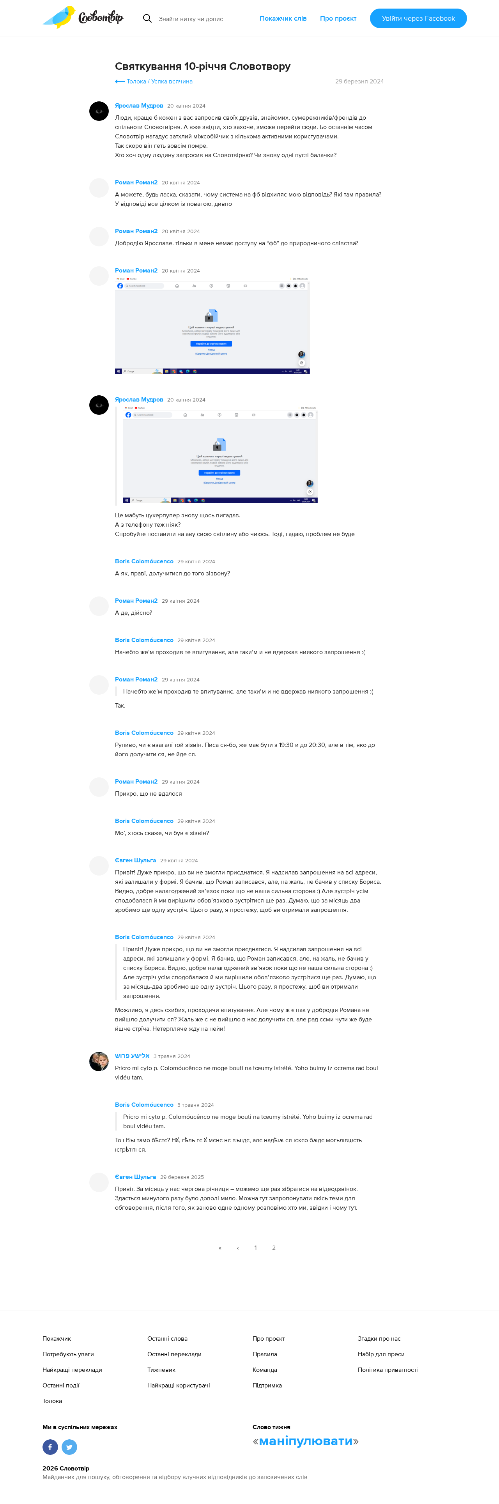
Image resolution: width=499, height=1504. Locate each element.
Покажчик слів (283, 18)
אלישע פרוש (132, 1056)
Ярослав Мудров (139, 106)
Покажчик (56, 1338)
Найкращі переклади (72, 1369)
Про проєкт (338, 18)
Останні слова (167, 1338)
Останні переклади (174, 1353)
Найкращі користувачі (178, 1385)
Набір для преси (381, 1353)
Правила (265, 1353)
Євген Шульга (135, 861)
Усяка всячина (172, 81)
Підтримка (267, 1385)
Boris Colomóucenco (144, 562)
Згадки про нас (379, 1338)
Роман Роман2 (136, 183)
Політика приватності (388, 1369)
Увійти (418, 18)
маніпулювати (306, 1441)
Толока (136, 81)
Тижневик (161, 1369)
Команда (265, 1369)
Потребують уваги (68, 1353)
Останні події (61, 1385)
